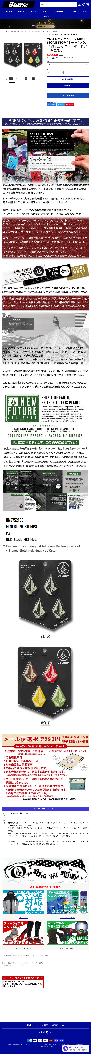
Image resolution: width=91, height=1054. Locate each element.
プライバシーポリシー (51, 1045)
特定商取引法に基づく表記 (45, 1046)
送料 (53, 58)
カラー (48, 61)
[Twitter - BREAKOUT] (50, 1032)
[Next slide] (39, 79)
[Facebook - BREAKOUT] (47, 1032)
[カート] (87, 4)
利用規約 (62, 1045)
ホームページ (5, 31)
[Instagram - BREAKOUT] (40, 1032)
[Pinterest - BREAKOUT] (44, 1032)
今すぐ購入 (67, 85)
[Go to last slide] (6, 79)
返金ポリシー (39, 1045)
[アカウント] (79, 4)
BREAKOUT (16, 1045)
